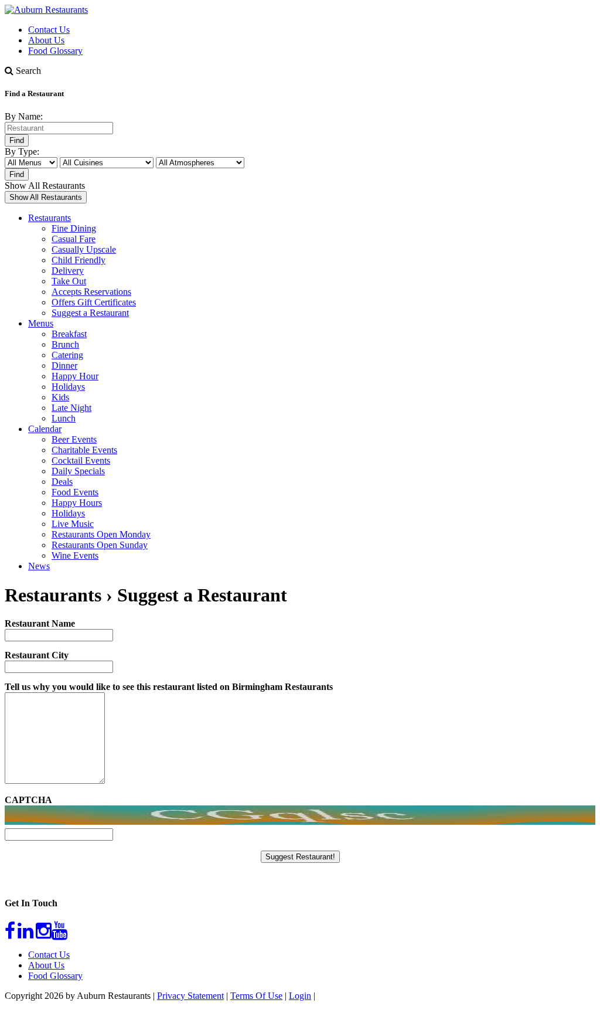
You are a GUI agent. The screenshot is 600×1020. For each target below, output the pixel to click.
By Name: (24, 116)
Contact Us (49, 30)
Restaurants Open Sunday (100, 545)
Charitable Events (84, 450)
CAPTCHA (28, 800)
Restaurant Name (40, 623)
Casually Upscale (84, 249)
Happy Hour (75, 376)
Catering (67, 355)
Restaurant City (37, 655)
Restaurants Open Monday (101, 534)
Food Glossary (55, 51)
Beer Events (74, 439)
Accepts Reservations (91, 292)
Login (300, 996)
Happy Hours (77, 503)
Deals (62, 482)
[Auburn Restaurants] (46, 10)
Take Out (69, 281)
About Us (46, 40)
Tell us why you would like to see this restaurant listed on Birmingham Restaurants (169, 687)
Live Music (73, 524)
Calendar (45, 429)
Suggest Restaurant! (300, 856)
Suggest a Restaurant (90, 313)
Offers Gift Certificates (94, 302)
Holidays (68, 387)
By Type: (22, 152)
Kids (60, 397)
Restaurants (49, 218)
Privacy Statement (190, 996)
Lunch (64, 418)
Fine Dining (74, 228)
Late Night (71, 408)
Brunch (65, 344)
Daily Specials (78, 471)
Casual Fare (74, 239)
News (39, 566)
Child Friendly (78, 260)
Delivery (68, 271)
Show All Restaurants (45, 186)
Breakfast (69, 334)
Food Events (75, 492)
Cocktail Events (81, 460)
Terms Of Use (256, 996)
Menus (40, 323)
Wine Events (75, 555)
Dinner (64, 365)
